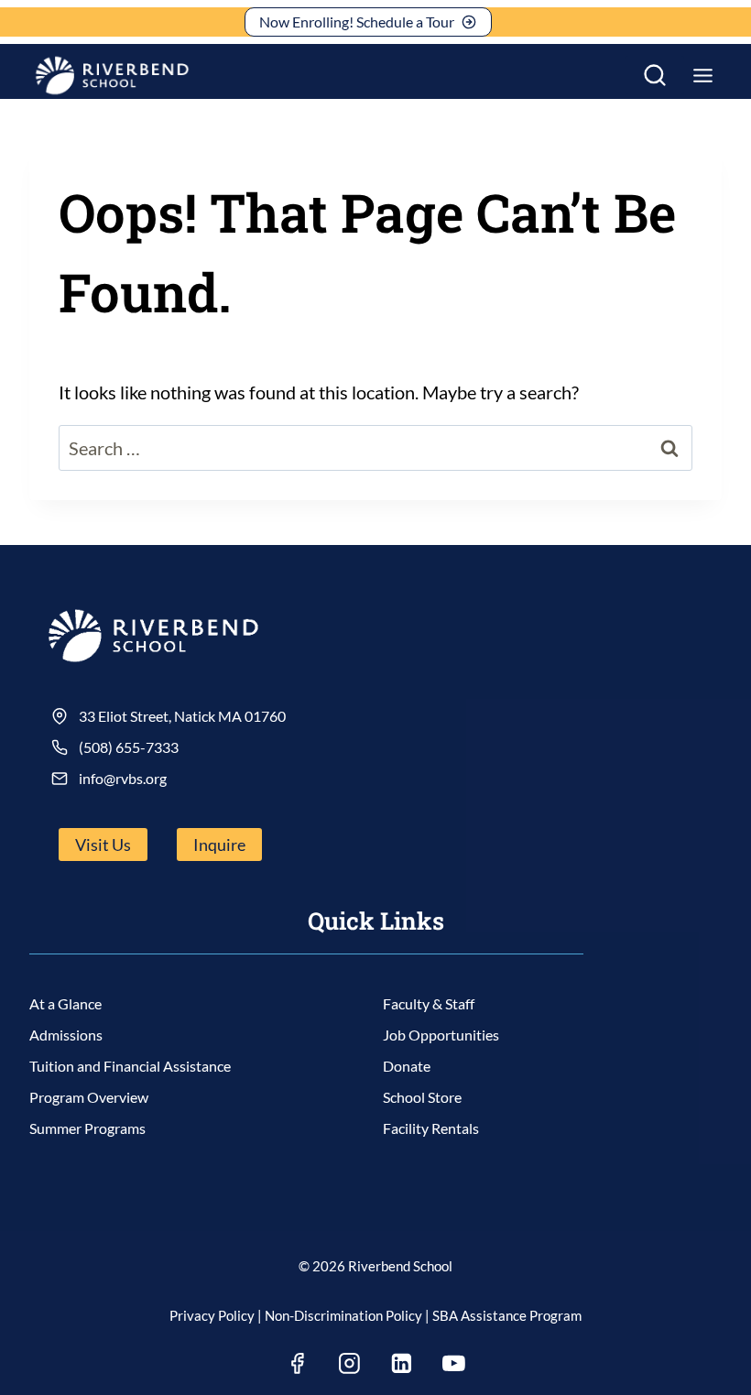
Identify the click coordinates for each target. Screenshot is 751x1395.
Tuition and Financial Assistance (130, 1065)
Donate (406, 1065)
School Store (422, 1097)
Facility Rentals (431, 1128)
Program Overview (88, 1097)
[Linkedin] (402, 1363)
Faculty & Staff (428, 1003)
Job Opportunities (441, 1034)
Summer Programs (87, 1128)
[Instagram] (350, 1363)
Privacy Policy (212, 1315)
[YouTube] (454, 1363)
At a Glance (65, 1003)
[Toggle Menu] (703, 75)
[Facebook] (298, 1363)
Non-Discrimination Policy (343, 1315)
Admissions (66, 1034)
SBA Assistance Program (507, 1315)
